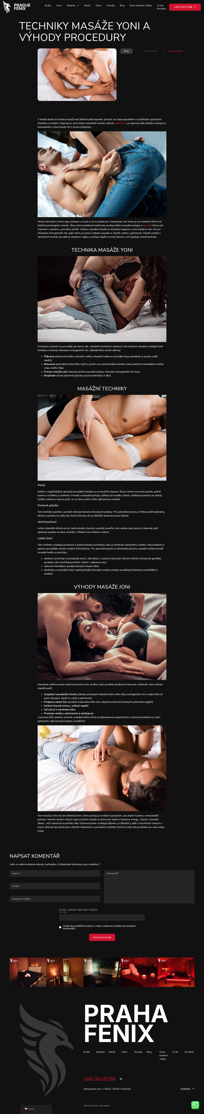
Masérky (71, 5)
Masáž (87, 5)
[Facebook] (193, 1088)
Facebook (185, 1088)
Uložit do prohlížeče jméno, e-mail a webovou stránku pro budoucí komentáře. (99, 927)
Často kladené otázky (141, 5)
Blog (122, 5)
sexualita (148, 225)
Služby (48, 5)
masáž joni (120, 123)
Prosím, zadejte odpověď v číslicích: (78, 911)
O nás (160, 5)
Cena (59, 5)
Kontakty (161, 8)
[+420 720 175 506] (121, 1079)
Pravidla (111, 5)
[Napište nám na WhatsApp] (195, 1105)
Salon (99, 5)
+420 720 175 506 (99, 1078)
